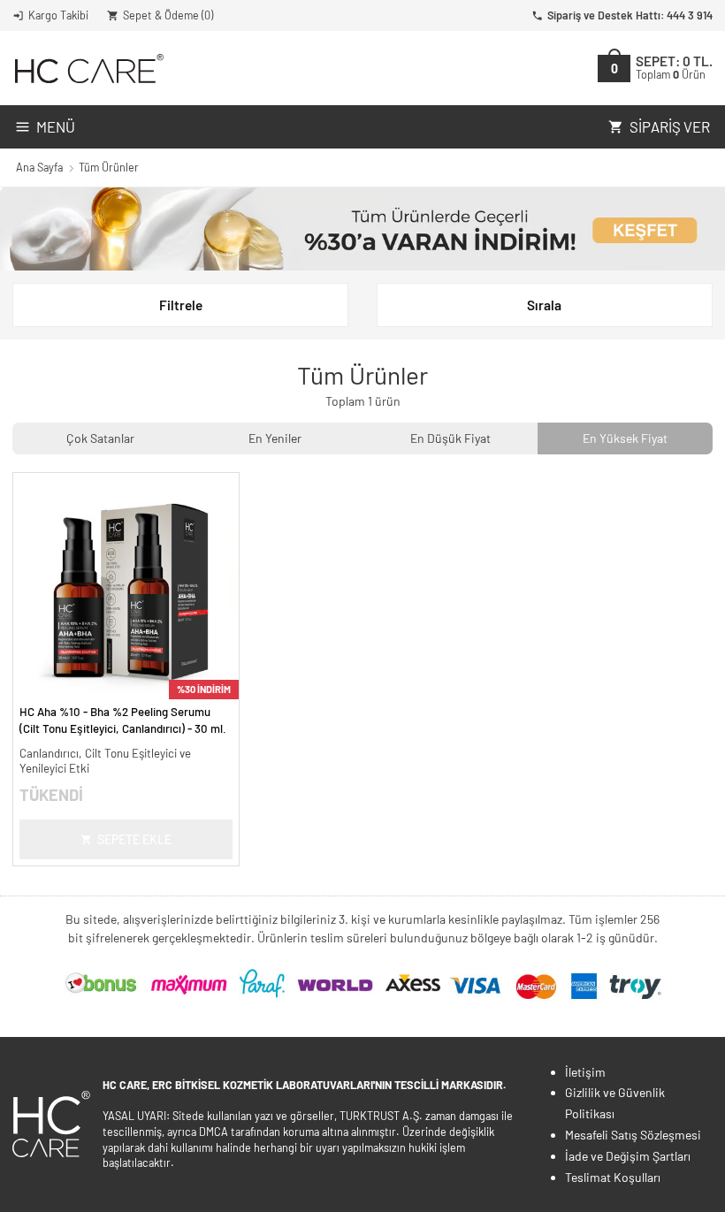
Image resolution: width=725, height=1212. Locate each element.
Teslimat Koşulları (612, 1177)
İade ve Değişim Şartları (628, 1155)
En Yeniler (274, 438)
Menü (55, 126)
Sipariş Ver (670, 126)
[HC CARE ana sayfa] (88, 68)
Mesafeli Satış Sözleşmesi (633, 1134)
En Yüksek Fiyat (625, 438)
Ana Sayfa (39, 167)
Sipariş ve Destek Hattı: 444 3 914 (630, 15)
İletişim (585, 1071)
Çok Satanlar (100, 438)
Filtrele (180, 305)
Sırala (544, 305)
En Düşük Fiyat (450, 438)
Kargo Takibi (58, 15)
